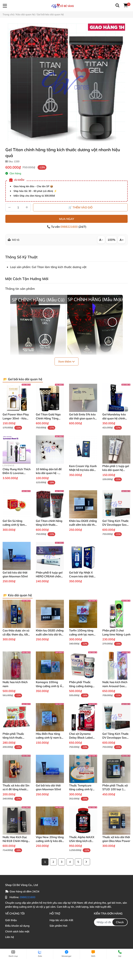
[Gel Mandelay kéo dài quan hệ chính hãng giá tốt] (116, 398)
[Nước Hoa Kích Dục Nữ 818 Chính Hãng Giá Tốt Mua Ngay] (17, 820)
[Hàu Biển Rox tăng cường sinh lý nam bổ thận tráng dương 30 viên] (50, 717)
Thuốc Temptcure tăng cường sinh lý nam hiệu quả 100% (82, 789)
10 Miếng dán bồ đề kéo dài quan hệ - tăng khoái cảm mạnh (50, 473)
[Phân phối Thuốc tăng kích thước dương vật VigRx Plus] (17, 717)
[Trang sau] (86, 861)
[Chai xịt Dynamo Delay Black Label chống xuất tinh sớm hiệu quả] (83, 717)
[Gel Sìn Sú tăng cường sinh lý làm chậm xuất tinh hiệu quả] (17, 504)
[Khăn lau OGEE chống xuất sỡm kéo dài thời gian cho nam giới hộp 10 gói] (83, 504)
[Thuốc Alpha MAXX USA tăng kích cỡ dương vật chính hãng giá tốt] (83, 820)
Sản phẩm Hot (58, 925)
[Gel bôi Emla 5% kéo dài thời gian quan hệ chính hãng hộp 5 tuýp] (83, 398)
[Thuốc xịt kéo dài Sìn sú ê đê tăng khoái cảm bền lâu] (17, 769)
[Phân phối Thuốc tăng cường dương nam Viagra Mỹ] (83, 665)
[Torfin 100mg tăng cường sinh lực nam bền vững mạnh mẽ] (83, 614)
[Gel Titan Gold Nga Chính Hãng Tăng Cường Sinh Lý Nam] (50, 398)
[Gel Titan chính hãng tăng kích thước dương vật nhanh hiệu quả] (66, 82)
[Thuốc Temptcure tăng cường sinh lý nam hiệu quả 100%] (83, 769)
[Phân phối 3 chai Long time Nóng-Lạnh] (116, 614)
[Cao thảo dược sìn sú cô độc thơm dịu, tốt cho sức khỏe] (17, 614)
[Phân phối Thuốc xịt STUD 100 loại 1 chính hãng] (116, 769)
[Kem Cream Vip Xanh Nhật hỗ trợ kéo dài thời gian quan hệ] (83, 449)
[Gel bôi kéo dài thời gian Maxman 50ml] (17, 556)
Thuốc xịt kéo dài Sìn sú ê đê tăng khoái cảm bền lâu (16, 789)
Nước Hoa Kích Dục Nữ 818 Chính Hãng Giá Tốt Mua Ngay (15, 841)
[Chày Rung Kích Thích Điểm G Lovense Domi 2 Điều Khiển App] (17, 449)
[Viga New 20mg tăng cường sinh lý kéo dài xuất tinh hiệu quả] (50, 820)
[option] (66, 82)
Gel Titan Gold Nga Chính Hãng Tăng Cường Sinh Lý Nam (48, 418)
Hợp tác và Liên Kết (61, 920)
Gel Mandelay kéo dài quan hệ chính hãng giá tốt (114, 418)
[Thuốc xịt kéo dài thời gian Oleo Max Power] (116, 820)
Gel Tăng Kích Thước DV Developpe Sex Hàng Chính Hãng (115, 524)
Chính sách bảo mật (17, 931)
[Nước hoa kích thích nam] (17, 665)
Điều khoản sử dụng (17, 925)
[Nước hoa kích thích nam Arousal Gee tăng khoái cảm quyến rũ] (116, 665)
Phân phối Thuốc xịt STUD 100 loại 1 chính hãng (115, 789)
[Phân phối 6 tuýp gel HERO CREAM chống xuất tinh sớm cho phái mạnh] (50, 556)
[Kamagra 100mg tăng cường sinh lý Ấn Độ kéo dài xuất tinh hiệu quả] (50, 665)
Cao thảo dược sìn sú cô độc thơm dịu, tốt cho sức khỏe (16, 634)
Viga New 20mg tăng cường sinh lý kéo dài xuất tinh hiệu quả (50, 841)
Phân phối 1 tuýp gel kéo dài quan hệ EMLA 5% (115, 470)
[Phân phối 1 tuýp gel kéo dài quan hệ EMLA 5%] (116, 449)
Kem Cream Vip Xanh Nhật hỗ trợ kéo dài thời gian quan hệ (83, 470)
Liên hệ (9, 937)
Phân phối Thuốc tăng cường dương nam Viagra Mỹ (80, 686)
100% (111, 239)
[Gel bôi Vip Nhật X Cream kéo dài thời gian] (83, 556)
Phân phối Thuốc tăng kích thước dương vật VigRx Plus (16, 737)
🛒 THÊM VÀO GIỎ (80, 207)
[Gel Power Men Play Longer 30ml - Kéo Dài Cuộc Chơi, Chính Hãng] (17, 398)
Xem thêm (65, 361)
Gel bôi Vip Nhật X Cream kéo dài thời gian (81, 576)
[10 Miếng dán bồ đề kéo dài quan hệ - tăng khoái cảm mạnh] (50, 449)
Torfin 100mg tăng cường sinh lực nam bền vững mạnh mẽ (81, 634)
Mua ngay (66, 219)
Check (120, 922)
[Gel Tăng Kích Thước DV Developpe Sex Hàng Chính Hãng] (116, 504)
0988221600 (69, 226)
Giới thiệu (11, 920)
